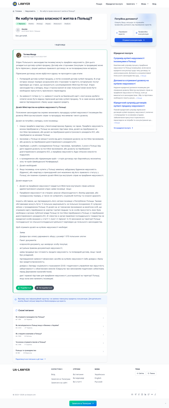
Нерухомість (30, 11)
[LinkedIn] (146, 395)
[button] (83, 403)
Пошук (99, 4)
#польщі (39, 24)
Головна (18, 11)
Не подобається (45, 288)
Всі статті (77, 382)
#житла (31, 24)
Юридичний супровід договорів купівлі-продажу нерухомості (130, 104)
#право (48, 24)
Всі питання (78, 374)
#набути (67, 24)
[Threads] (152, 395)
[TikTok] (155, 395)
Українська (100, 374)
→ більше (143, 76)
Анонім (24, 29)
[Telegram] (136, 395)
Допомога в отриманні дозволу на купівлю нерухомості (131, 82)
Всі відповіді (78, 378)
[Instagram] (142, 395)
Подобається (25, 288)
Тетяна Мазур (29, 54)
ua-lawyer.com (30, 395)
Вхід (154, 4)
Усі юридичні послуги (122, 128)
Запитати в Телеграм (60, 379)
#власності (57, 24)
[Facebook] (139, 395)
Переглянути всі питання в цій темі (29, 359)
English (98, 378)
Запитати (130, 4)
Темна (152, 373)
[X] (149, 395)
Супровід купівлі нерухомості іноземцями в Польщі (129, 60)
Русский (98, 382)
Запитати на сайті (59, 383)
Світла (141, 373)
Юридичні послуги (114, 4)
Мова (143, 4)
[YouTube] (132, 395)
